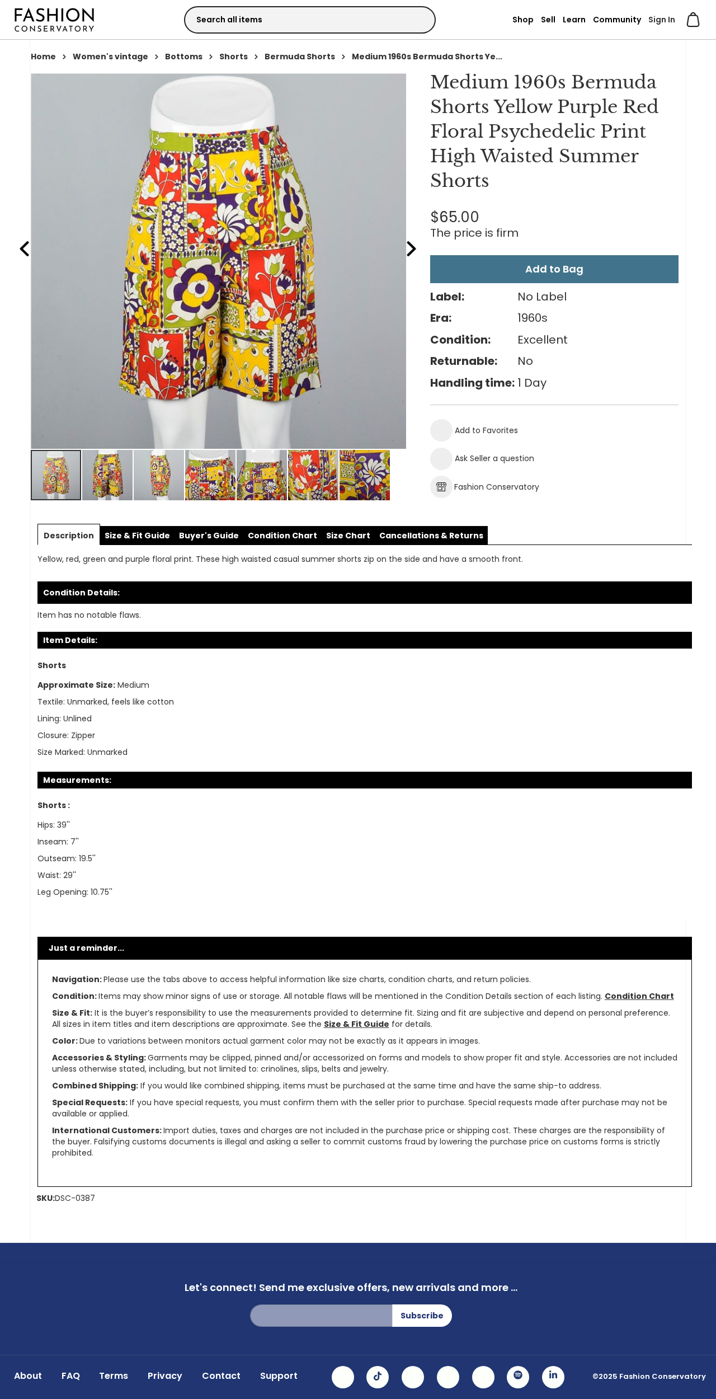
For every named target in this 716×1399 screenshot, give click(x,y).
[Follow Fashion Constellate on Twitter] (448, 1377)
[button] (108, 475)
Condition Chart (639, 996)
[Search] (417, 19)
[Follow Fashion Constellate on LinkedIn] (553, 1377)
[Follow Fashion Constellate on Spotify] (518, 1377)
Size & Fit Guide (356, 1024)
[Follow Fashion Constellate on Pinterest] (483, 1377)
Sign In (661, 19)
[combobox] (310, 19)
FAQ (71, 1376)
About (28, 1376)
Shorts (233, 56)
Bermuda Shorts (300, 56)
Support (279, 1376)
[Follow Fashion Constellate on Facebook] (413, 1377)
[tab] (68, 535)
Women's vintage (110, 56)
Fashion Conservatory (496, 486)
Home (43, 56)
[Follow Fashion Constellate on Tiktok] (377, 1377)
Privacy (165, 1376)
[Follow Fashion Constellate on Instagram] (343, 1377)
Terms (113, 1376)
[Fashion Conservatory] (54, 19)
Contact (221, 1376)
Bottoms (183, 56)
